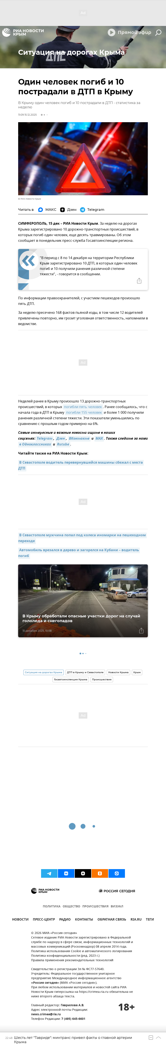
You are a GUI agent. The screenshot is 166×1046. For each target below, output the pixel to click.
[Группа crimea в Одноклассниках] (100, 873)
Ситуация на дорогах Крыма (43, 672)
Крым (137, 672)
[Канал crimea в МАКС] (117, 873)
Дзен (60, 439)
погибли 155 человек (84, 412)
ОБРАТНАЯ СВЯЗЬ (111, 920)
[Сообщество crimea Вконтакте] (66, 873)
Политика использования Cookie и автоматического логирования (81, 951)
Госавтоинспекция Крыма (70, 679)
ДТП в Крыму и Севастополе (85, 672)
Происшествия (102, 679)
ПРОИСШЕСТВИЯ (95, 906)
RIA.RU (136, 920)
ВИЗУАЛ (117, 906)
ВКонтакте (79, 439)
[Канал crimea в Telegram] (49, 873)
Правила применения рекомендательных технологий (72, 960)
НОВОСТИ (20, 920)
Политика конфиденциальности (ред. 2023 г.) (65, 955)
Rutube (63, 444)
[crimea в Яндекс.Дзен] (83, 873)
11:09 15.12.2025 (27, 114)
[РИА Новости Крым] (23, 32)
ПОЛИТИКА (52, 906)
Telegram (44, 439)
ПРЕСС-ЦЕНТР (44, 920)
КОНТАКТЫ (84, 920)
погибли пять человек (83, 407)
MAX (99, 439)
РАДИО (65, 920)
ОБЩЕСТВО (71, 906)
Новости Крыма (118, 672)
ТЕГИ (150, 920)
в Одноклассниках (35, 444)
